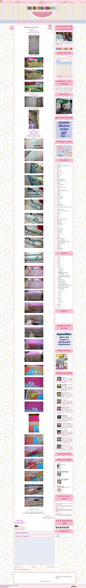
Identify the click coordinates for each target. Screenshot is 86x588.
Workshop (59, 249)
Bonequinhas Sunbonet (61, 180)
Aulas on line (59, 172)
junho (59, 295)
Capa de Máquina (60, 184)
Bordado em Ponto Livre (66, 487)
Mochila (58, 217)
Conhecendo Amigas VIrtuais (62, 190)
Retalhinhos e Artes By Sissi (62, 471)
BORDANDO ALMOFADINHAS (65, 416)
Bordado (59, 21)
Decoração (47, 21)
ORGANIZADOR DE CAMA (63, 284)
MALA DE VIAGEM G (62, 282)
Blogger (47, 581)
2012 (58, 305)
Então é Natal (59, 195)
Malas (58, 212)
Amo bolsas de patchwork (66, 423)
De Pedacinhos (3, 585)
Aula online (59, 170)
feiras (58, 201)
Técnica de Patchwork (61, 240)
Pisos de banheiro (60, 228)
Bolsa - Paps (64, 377)
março (59, 300)
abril (59, 298)
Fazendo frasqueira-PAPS (66, 437)
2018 (58, 260)
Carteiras (58, 186)
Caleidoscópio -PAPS (66, 392)
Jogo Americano (60, 204)
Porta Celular (59, 230)
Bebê (35, 21)
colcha (58, 188)
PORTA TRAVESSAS (65, 472)
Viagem (58, 245)
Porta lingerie (59, 231)
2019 (58, 258)
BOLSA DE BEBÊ (61, 288)
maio (59, 297)
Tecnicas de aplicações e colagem (63, 241)
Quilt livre (58, 235)
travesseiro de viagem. (61, 242)
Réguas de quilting (60, 238)
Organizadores (59, 223)
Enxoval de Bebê (60, 197)
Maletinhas (59, 213)
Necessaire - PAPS (65, 445)
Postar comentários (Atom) (23, 569)
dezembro (60, 267)
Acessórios (29, 21)
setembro (60, 290)
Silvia (59, 536)
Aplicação (58, 166)
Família (58, 200)
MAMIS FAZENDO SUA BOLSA (63, 275)
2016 (58, 263)
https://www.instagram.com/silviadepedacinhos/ (64, 515)
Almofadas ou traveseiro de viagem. (63, 165)
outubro (59, 271)
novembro (60, 269)
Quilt (65, 21)
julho (59, 294)
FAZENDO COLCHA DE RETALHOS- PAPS (67, 408)
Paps (58, 226)
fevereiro (60, 302)
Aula (58, 169)
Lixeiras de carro (60, 209)
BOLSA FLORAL (65, 430)
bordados (58, 183)
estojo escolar (59, 198)
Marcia (59, 534)
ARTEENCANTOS (60, 486)
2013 (58, 304)
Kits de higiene (64, 399)
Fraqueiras (59, 202)
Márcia (8, 586)
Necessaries (59, 221)
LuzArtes (59, 463)
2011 (58, 307)
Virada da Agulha (60, 248)
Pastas (58, 227)
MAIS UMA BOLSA (61, 280)
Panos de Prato (60, 224)
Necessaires (59, 220)
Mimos (58, 216)
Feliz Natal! (63, 464)
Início (17, 21)
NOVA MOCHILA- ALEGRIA (63, 287)
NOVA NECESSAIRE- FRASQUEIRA (64, 285)
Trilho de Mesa (59, 244)
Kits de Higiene (59, 205)
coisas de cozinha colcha (61, 187)
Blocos (53, 21)
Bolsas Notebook (60, 179)
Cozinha (40, 21)
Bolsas (22, 21)
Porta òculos (59, 233)
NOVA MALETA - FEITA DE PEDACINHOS (63, 273)
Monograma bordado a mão (62, 219)
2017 (58, 261)
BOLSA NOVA (60, 279)
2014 (58, 266)
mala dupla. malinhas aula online (63, 210)
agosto (59, 292)
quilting (58, 237)
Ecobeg (58, 194)
